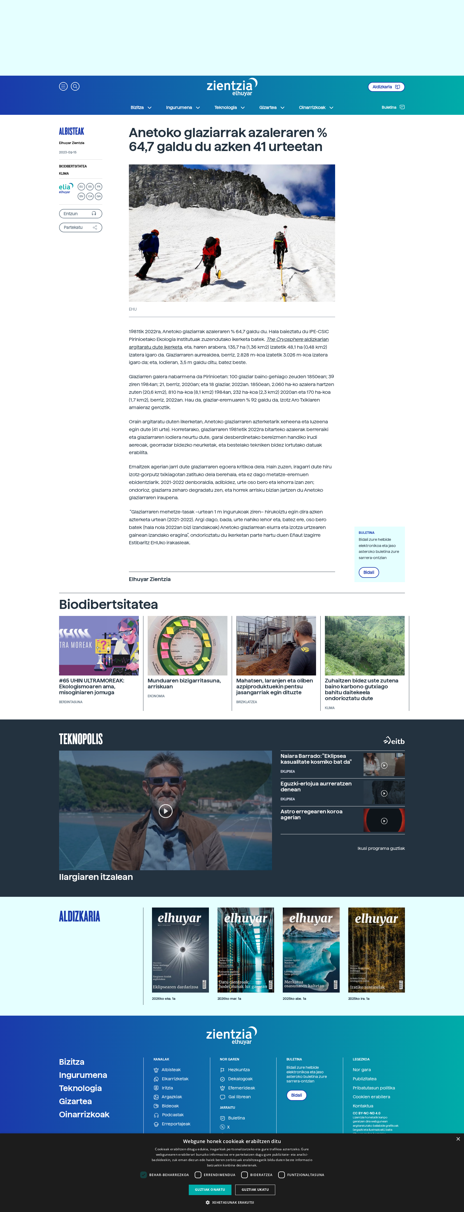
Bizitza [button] (137, 107)
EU (81, 186)
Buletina (389, 107)
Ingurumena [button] (179, 107)
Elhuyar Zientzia (71, 143)
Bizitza (72, 1062)
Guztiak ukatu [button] (255, 1189)
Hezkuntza (238, 1069)
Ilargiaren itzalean (96, 877)
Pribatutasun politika (374, 1087)
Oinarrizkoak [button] (312, 107)
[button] (63, 86)
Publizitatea (364, 1078)
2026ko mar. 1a (229, 999)
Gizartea (75, 1101)
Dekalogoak (240, 1078)
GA (99, 196)
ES (90, 186)
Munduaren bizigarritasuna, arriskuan (184, 683)
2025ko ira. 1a (358, 999)
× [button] (458, 1139)
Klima (64, 173)
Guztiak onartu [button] (210, 1189)
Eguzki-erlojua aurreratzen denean (316, 786)
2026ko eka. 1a (163, 999)
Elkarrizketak (175, 1078)
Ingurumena (83, 1075)
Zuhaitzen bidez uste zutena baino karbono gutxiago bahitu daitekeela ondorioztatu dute (361, 689)
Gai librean (239, 1096)
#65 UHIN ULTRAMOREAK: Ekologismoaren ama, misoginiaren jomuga (91, 686)
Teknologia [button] (226, 107)
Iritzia (167, 1087)
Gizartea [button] (268, 107)
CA (90, 196)
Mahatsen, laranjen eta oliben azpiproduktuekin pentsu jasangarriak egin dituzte (274, 686)
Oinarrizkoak (84, 1114)
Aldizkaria (383, 87)
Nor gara (362, 1069)
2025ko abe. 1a (294, 999)
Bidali (369, 572)
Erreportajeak (175, 1123)
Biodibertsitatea (73, 166)
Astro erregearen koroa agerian (312, 814)
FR (98, 186)
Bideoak (170, 1105)
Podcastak (172, 1114)
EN (81, 196)
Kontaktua (363, 1105)
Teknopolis (81, 738)
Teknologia (80, 1088)
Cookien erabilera (371, 1096)
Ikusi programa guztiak (381, 848)
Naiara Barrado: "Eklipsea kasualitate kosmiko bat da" (316, 759)
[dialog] (232, 1172)
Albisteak (71, 130)
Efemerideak (241, 1087)
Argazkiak (171, 1096)
